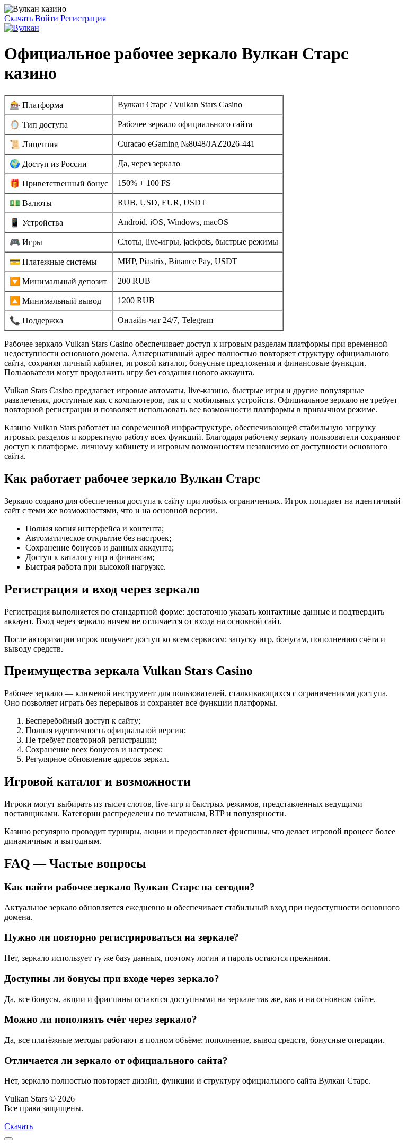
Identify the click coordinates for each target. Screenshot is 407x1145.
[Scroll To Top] (8, 1138)
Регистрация (83, 18)
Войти (46, 18)
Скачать (18, 18)
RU (91, 1108)
